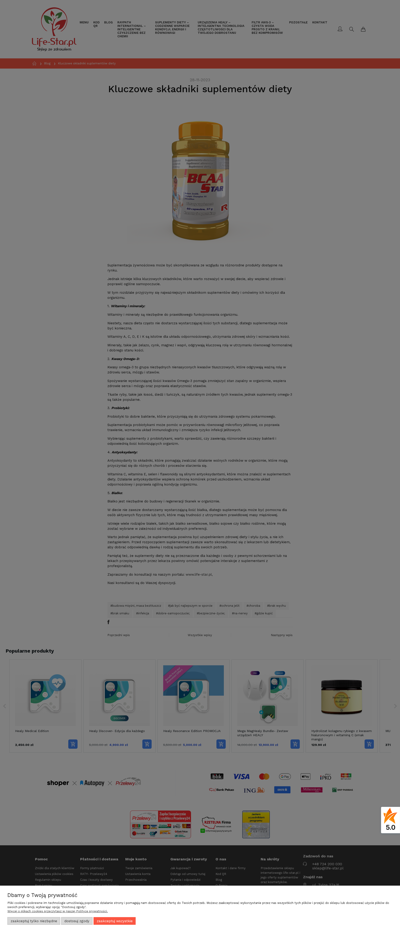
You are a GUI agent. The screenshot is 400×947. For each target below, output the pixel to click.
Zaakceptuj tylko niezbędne (34, 921)
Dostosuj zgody (76, 921)
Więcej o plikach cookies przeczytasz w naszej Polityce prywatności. (57, 911)
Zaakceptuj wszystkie (115, 921)
